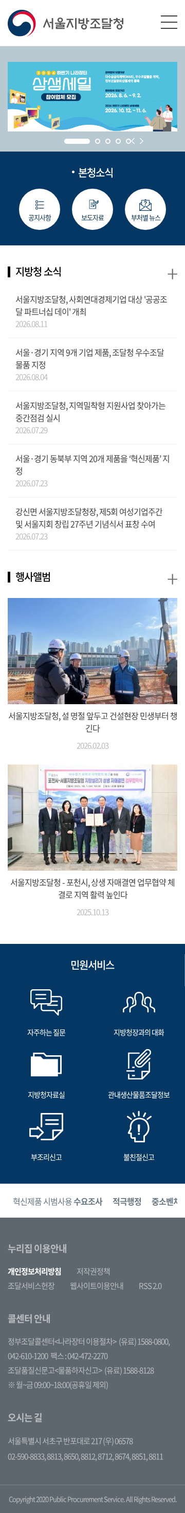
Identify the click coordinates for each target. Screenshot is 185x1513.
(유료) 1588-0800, (144, 1341)
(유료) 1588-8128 (129, 1370)
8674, (123, 1456)
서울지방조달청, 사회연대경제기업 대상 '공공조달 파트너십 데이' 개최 (91, 305)
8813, (55, 1456)
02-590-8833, (27, 1456)
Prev (133, 141)
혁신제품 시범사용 (57, 1201)
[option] (57, 1201)
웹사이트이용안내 (96, 1285)
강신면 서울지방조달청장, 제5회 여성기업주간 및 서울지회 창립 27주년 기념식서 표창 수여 (88, 517)
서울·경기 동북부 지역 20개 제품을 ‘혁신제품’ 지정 (92, 464)
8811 (156, 1456)
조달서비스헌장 (31, 1285)
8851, (140, 1456)
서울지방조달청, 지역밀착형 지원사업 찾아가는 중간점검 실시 (90, 411)
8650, (72, 1456)
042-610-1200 (28, 1355)
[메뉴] (169, 22)
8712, (106, 1456)
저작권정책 (93, 1271)
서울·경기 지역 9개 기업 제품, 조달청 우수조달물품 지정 (89, 358)
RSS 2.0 (150, 1285)
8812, (89, 1456)
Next (141, 141)
